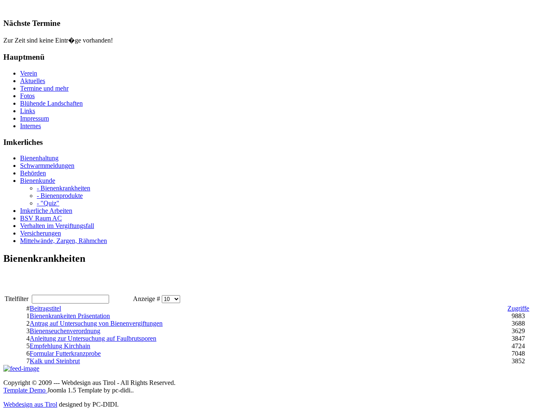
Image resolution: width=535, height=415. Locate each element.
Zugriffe (518, 308)
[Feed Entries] (21, 368)
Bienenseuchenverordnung (65, 330)
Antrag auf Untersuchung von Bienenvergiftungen (96, 323)
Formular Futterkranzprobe (65, 353)
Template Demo (25, 390)
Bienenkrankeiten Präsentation (70, 315)
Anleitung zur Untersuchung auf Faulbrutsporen (93, 338)
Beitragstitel (45, 308)
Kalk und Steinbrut (55, 360)
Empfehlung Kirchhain (60, 345)
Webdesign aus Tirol (30, 404)
